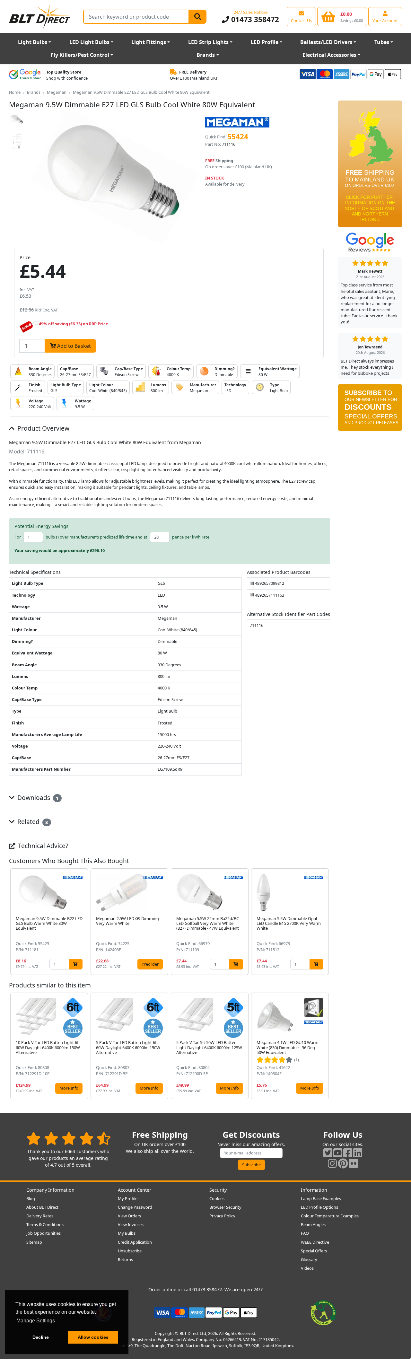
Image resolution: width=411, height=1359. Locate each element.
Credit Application (135, 1242)
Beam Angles (313, 1224)
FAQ (305, 1233)
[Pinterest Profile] (343, 1163)
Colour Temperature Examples (330, 1216)
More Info (68, 1088)
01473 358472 (254, 19)
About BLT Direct (42, 1207)
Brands (206, 54)
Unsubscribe (130, 1251)
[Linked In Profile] (357, 1153)
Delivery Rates (39, 1216)
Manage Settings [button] (35, 1320)
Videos (307, 1268)
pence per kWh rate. (191, 537)
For (17, 537)
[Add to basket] (76, 964)
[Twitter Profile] (327, 1153)
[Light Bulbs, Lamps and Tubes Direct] (40, 17)
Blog (30, 1198)
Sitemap (34, 1242)
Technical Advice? (42, 845)
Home (15, 92)
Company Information (50, 1190)
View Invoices (131, 1224)
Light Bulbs (32, 42)
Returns (125, 1259)
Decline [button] (40, 1337)
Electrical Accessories (329, 54)
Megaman (56, 92)
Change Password (135, 1207)
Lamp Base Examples (321, 1198)
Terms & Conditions (45, 1224)
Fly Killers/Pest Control (80, 54)
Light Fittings (148, 42)
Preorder (150, 964)
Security (218, 1190)
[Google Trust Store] (25, 75)
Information (314, 1190)
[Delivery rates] (370, 166)
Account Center (134, 1190)
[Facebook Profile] (347, 1153)
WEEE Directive (315, 1242)
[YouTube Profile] (337, 1153)
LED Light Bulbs (89, 42)
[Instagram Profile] (332, 1163)
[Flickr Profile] (353, 1163)
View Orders (129, 1216)
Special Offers (314, 1251)
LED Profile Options (319, 1207)
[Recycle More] (323, 1312)
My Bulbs (127, 1233)
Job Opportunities (43, 1233)
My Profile (127, 1198)
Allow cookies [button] (93, 1337)
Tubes (381, 42)
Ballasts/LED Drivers (326, 42)
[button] (325, 921)
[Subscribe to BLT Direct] (370, 410)
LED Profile (264, 42)
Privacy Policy (222, 1216)
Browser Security (225, 1207)
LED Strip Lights (208, 42)
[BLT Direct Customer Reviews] (68, 1138)
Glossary (309, 1259)
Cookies (216, 1198)
